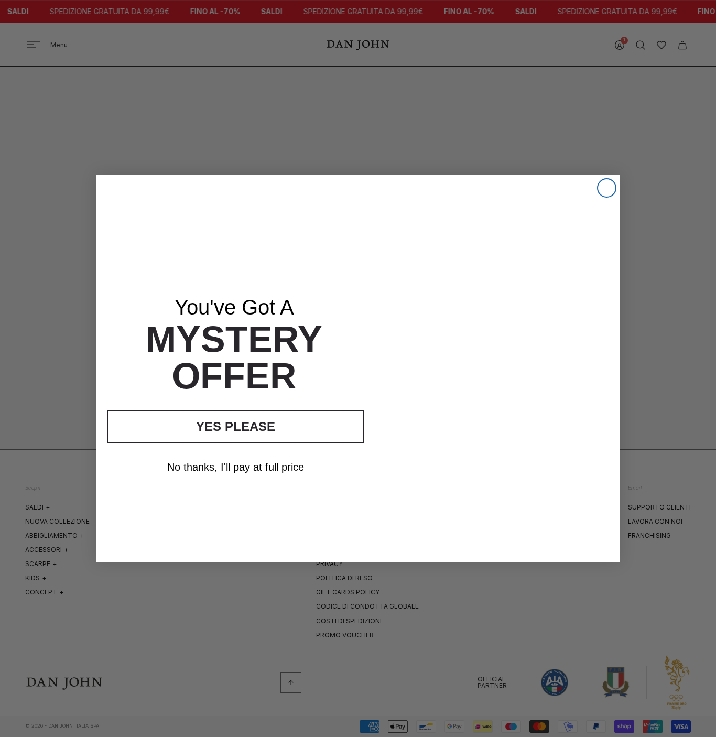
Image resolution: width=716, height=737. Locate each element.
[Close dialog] (607, 188)
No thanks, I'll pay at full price (235, 467)
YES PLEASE (235, 426)
